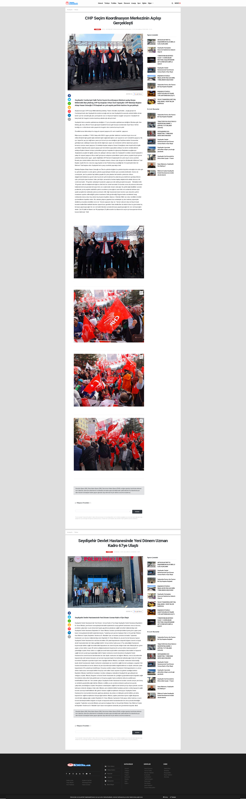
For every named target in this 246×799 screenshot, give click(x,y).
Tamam (173, 797)
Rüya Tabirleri (168, 775)
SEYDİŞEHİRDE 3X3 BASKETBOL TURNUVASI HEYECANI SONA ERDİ (165, 133)
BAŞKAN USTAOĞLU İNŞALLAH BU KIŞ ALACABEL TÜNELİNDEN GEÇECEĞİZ (166, 78)
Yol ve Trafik (148, 770)
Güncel (100, 3)
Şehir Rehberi (148, 785)
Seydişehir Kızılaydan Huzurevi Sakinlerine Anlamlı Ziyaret (166, 50)
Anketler (166, 770)
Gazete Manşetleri (149, 787)
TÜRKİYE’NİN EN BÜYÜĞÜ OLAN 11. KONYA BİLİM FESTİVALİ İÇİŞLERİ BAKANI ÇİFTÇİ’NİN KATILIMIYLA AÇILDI (165, 60)
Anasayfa (70, 9)
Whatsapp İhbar (86, 782)
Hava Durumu (148, 768)
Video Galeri (111, 770)
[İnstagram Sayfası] (74, 773)
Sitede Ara (167, 768)
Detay (166, 797)
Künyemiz (110, 781)
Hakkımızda (69, 780)
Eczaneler (147, 775)
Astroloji (166, 777)
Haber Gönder (86, 784)
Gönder (137, 511)
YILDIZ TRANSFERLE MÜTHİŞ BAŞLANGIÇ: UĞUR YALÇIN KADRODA (166, 101)
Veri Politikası (70, 784)
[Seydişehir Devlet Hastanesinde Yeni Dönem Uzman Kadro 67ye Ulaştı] (105, 582)
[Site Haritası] (87, 773)
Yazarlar (109, 773)
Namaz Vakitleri (149, 773)
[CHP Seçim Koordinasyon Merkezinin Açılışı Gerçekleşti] (105, 62)
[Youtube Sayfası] (77, 773)
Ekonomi (127, 3)
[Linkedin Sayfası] (80, 773)
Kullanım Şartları (87, 780)
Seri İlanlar (147, 783)
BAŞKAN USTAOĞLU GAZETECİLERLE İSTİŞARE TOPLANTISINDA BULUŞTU (166, 93)
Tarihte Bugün (148, 779)
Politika (113, 3)
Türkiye (107, 3)
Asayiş (133, 3)
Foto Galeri (110, 766)
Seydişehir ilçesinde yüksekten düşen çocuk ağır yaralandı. (166, 149)
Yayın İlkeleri (70, 782)
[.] (109, 252)
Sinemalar (147, 781)
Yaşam (120, 3)
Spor (139, 3)
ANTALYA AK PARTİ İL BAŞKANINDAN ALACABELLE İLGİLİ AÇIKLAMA (166, 42)
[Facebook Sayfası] (67, 773)
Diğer (150, 3)
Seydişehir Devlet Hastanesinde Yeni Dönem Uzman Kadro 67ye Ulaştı (165, 70)
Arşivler (109, 777)
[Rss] (84, 773)
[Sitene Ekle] (91, 773)
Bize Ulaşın (110, 784)
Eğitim (144, 3)
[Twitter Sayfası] (70, 773)
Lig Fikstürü (147, 777)
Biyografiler (167, 773)
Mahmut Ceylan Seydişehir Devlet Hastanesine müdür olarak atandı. (165, 173)
